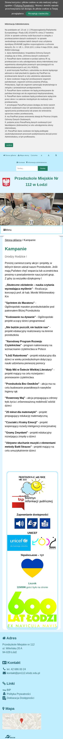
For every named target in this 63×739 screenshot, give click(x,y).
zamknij (9, 145)
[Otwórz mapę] (21, 721)
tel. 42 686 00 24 (16, 669)
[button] (4, 209)
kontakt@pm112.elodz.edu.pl (23, 673)
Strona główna (10, 155)
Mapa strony (24, 155)
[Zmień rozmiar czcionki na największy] (56, 155)
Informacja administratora (37, 162)
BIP (8, 690)
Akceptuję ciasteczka (38, 13)
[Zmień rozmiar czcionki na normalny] (41, 155)
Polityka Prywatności (18, 694)
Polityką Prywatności (24, 5)
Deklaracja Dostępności (20, 698)
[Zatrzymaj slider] (31, 222)
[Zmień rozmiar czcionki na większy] (48, 155)
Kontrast (21, 162)
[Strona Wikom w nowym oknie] (10, 736)
